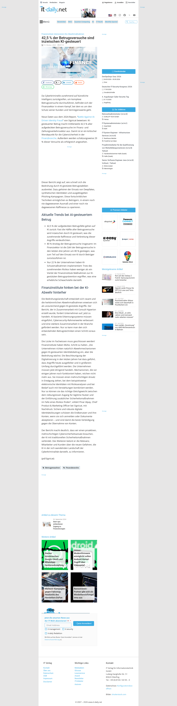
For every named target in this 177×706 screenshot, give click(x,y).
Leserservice (80, 673)
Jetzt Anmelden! (85, 623)
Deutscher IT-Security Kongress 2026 (117, 87)
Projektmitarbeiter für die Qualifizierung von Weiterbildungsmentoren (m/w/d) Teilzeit (118, 148)
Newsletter (79, 678)
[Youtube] (134, 15)
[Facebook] (124, 15)
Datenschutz (48, 673)
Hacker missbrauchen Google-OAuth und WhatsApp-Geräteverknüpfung (54, 559)
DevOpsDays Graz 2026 (111, 77)
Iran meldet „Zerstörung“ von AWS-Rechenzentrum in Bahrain (125, 327)
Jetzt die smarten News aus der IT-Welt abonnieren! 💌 (57, 619)
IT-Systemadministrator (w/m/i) (114, 123)
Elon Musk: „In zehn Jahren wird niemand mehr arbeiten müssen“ (124, 315)
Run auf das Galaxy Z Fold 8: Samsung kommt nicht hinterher (125, 278)
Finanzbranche (49, 138)
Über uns (46, 670)
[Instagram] (119, 15)
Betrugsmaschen (52, 467)
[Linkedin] (115, 15)
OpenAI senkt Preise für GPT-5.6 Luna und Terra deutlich (124, 290)
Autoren (78, 684)
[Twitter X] (129, 15)
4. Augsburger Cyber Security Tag (115, 97)
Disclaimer (47, 682)
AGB (45, 676)
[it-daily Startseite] (58, 9)
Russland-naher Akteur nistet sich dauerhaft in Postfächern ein (124, 302)
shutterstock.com (119, 694)
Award (77, 676)
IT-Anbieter (79, 681)
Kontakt (46, 668)
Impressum (47, 678)
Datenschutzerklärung (52, 640)
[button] (44, 22)
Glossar (78, 670)
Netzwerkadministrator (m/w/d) (115, 114)
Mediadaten (79, 668)
